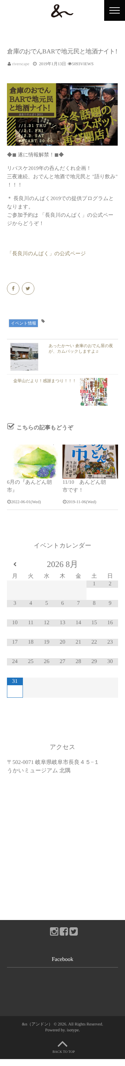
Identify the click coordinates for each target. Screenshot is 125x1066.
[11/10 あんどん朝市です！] (90, 462)
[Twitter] (28, 289)
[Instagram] (52, 930)
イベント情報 (23, 323)
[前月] (15, 564)
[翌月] (110, 564)
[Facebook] (13, 289)
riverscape (20, 63)
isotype (73, 1030)
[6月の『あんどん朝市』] (34, 462)
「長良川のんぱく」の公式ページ (46, 254)
